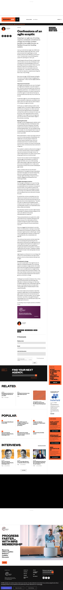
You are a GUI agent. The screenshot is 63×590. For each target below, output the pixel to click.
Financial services (28, 330)
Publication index (26, 577)
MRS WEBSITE (35, 576)
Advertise (25, 571)
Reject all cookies (18, 587)
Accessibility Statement (35, 572)
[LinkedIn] (3, 36)
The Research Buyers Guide (4, 369)
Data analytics (20, 330)
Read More (36, 316)
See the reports (55, 457)
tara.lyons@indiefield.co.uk (54, 404)
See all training (55, 430)
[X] (5, 36)
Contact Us (26, 570)
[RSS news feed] (8, 36)
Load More (24, 470)
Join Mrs (25, 575)
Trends (19, 331)
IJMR (34, 574)
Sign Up (55, 382)
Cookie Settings (31, 587)
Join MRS (4, 562)
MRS (31, 19)
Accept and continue (6, 587)
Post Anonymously (40, 358)
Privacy (34, 570)
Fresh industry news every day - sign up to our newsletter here (13, 24)
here (41, 584)
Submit (34, 362)
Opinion (35, 330)
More (42, 445)
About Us (25, 573)
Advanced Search (34, 377)
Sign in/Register (35, 19)
